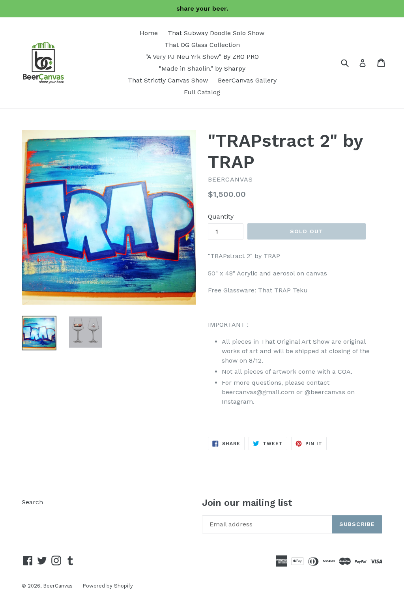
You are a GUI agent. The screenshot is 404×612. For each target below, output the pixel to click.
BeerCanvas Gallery (247, 80)
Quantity (221, 216)
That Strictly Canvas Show (168, 80)
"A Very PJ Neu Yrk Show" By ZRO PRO (202, 56)
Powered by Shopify (107, 586)
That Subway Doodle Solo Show (216, 33)
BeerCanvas (58, 586)
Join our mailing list (247, 503)
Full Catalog (202, 92)
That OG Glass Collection (202, 45)
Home (149, 33)
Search (32, 502)
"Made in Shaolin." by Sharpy (202, 68)
